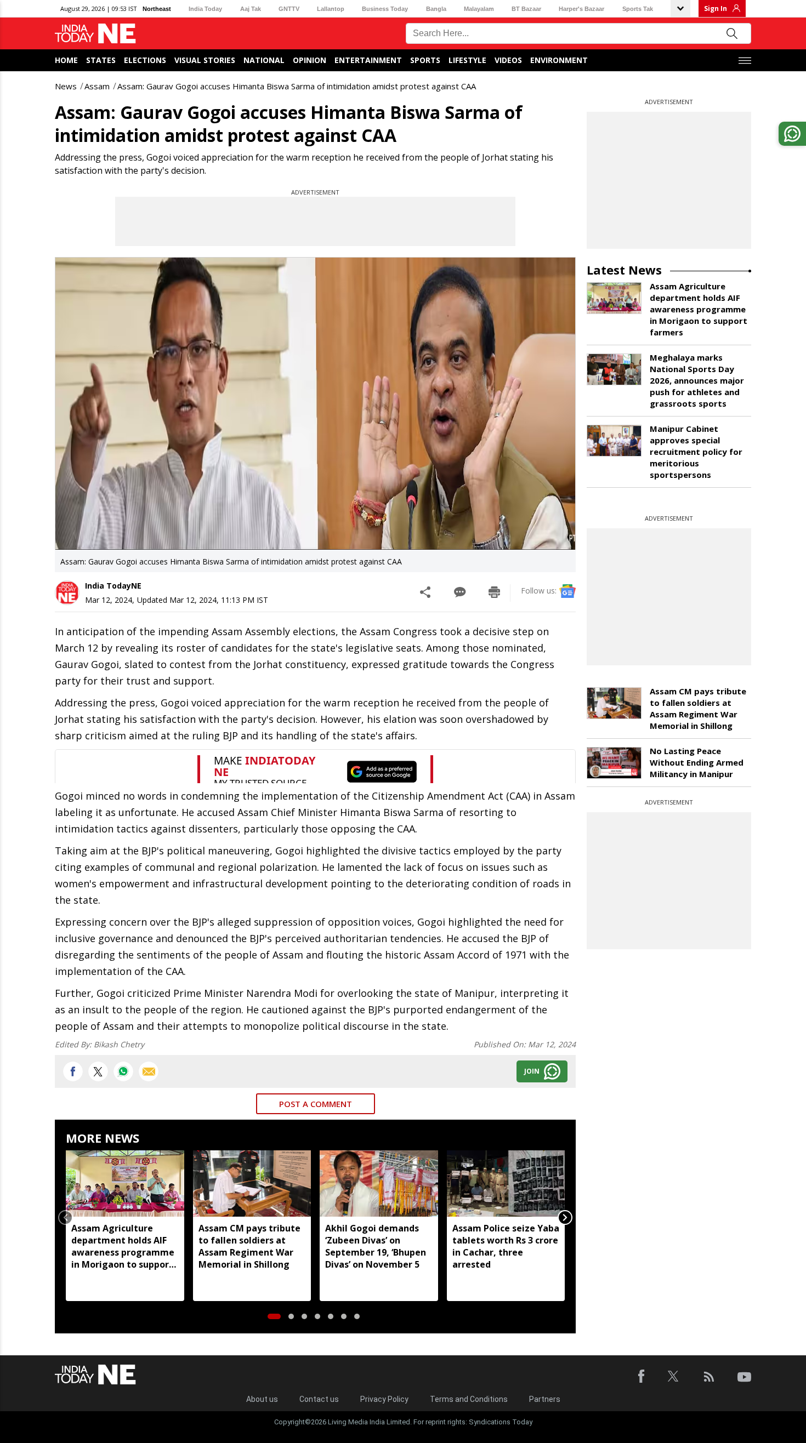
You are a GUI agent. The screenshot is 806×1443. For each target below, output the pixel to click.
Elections (145, 60)
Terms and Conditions (469, 1399)
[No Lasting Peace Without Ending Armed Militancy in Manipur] (614, 763)
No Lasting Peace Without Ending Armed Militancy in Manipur (696, 762)
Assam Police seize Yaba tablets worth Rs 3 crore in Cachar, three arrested (505, 1246)
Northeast (157, 8)
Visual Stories (204, 60)
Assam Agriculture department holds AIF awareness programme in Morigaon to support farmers (122, 1246)
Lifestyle (467, 60)
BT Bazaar (526, 8)
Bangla (436, 8)
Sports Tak (637, 8)
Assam (97, 86)
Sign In (715, 8)
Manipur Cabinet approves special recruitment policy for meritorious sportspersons (696, 451)
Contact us (319, 1399)
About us (262, 1399)
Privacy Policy (384, 1399)
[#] (123, 1071)
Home (66, 60)
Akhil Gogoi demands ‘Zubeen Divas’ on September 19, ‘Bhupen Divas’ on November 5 (375, 1246)
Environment (559, 60)
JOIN (532, 1071)
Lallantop (330, 8)
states (101, 60)
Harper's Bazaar (581, 8)
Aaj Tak (250, 8)
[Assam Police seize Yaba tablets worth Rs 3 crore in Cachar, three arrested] (506, 1183)
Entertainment (368, 60)
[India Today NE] (95, 34)
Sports (425, 60)
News (66, 86)
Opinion (309, 60)
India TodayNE (113, 585)
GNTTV (289, 8)
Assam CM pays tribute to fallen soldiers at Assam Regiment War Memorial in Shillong (249, 1246)
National (264, 60)
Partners (544, 1399)
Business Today (385, 8)
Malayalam (479, 8)
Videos (508, 60)
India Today (205, 8)
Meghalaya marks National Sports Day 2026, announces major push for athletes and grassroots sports (697, 380)
